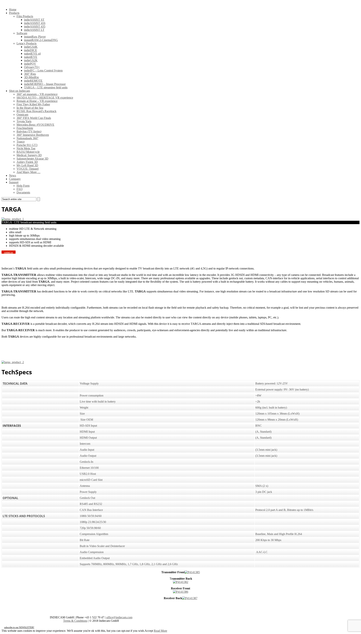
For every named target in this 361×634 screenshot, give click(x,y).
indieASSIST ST (34, 19)
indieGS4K (31, 46)
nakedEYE (30, 57)
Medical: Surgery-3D (29, 155)
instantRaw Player (35, 36)
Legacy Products (26, 43)
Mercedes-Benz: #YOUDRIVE (35, 124)
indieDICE (30, 50)
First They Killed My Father (33, 104)
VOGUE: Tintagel (28, 168)
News (12, 175)
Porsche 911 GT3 (27, 145)
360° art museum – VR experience (37, 94)
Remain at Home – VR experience (37, 101)
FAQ (20, 189)
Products (14, 12)
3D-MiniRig (31, 77)
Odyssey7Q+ (32, 67)
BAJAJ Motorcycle (28, 151)
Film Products (25, 16)
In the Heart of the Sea (30, 107)
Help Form (23, 185)
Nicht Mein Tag (26, 148)
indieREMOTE (33, 80)
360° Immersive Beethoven (33, 134)
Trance (21, 141)
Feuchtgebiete (25, 128)
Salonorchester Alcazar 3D (32, 158)
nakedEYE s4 (32, 53)
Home (12, 9)
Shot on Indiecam (19, 90)
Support (13, 182)
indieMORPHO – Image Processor (45, 84)
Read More (160, 630)
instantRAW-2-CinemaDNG (41, 40)
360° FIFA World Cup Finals (34, 117)
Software (22, 33)
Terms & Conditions (75, 620)
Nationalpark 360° (27, 138)
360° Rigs (30, 73)
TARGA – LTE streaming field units (45, 87)
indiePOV (30, 63)
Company (15, 178)
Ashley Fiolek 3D (27, 162)
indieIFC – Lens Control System (43, 70)
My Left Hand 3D (27, 165)
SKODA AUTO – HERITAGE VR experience (45, 97)
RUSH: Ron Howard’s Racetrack (36, 111)
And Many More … (28, 172)
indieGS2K (31, 60)
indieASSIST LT (34, 29)
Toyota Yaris (24, 121)
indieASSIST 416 (34, 23)
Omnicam (22, 114)
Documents (23, 192)
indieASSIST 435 (34, 26)
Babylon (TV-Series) (29, 131)
